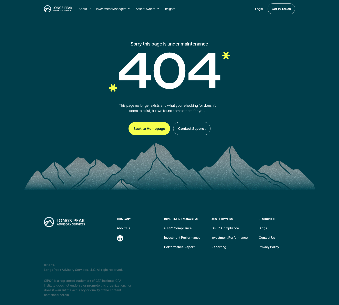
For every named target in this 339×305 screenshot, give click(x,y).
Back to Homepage (149, 129)
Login (259, 9)
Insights (170, 9)
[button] (85, 8)
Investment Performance (182, 237)
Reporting (218, 247)
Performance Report (179, 247)
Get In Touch (281, 9)
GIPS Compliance (178, 228)
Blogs (263, 228)
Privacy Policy (269, 247)
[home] (58, 8)
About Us (123, 228)
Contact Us (267, 237)
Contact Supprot (192, 129)
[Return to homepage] (64, 222)
